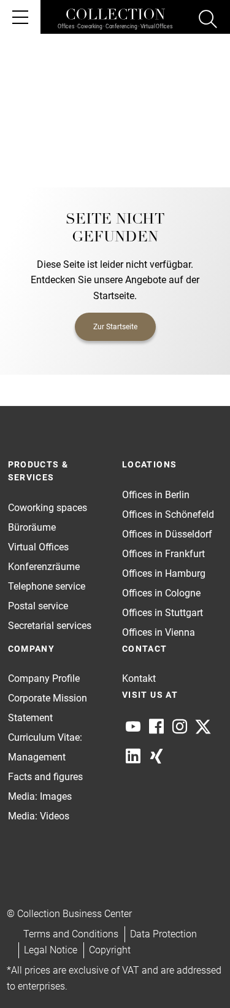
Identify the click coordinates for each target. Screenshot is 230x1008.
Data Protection (163, 934)
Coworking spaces (47, 508)
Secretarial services (49, 625)
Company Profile (44, 678)
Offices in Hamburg (163, 573)
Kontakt (139, 678)
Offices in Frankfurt (163, 554)
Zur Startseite (115, 326)
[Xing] (156, 756)
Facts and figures (45, 777)
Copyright (110, 950)
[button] (197, 975)
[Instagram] (180, 727)
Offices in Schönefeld (168, 514)
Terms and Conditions (70, 934)
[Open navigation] (20, 17)
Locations (149, 464)
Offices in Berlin (156, 495)
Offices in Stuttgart (162, 613)
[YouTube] (133, 727)
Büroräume (32, 527)
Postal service (38, 606)
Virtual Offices (38, 547)
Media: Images (40, 796)
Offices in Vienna (158, 632)
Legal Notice (50, 950)
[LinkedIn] (133, 756)
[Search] (208, 21)
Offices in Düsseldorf (167, 534)
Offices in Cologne (161, 593)
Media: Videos (38, 816)
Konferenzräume (44, 566)
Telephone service (46, 586)
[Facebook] (156, 727)
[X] (203, 727)
